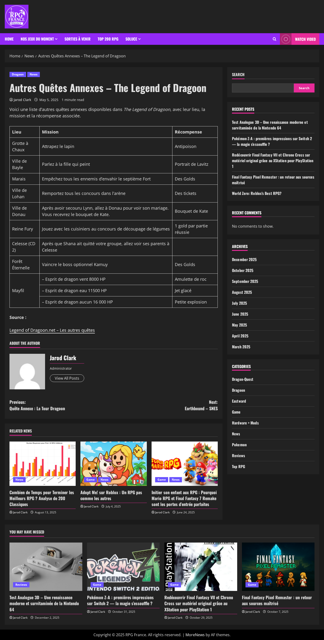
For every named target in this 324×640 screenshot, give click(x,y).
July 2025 (239, 303)
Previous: (37, 405)
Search (238, 74)
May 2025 (239, 325)
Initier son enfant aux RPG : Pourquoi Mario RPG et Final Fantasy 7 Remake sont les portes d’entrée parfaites (184, 498)
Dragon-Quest (242, 379)
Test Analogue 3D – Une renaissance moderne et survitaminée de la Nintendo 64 (270, 125)
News (33, 74)
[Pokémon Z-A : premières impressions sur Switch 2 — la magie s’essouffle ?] (123, 567)
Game (90, 480)
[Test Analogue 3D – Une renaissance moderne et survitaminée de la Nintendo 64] (45, 567)
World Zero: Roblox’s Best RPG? (257, 193)
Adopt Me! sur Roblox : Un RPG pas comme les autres (111, 495)
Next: (201, 405)
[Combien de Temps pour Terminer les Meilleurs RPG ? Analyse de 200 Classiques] (42, 464)
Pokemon (239, 444)
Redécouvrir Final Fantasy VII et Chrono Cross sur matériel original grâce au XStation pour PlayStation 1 (272, 160)
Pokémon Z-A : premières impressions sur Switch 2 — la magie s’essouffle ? (120, 600)
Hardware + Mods (245, 423)
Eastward (239, 401)
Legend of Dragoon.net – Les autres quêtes (52, 330)
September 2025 (245, 281)
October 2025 (242, 270)
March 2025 (241, 347)
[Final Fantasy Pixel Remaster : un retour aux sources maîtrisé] (278, 567)
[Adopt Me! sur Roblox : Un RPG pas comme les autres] (113, 464)
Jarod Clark (22, 99)
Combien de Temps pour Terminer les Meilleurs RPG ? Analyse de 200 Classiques (41, 498)
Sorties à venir (78, 39)
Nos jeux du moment (37, 39)
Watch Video (305, 39)
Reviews (238, 455)
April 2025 (240, 336)
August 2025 (242, 292)
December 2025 (244, 259)
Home (9, 39)
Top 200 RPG (108, 39)
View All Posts (67, 378)
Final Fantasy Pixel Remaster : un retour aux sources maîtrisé (277, 600)
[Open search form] (274, 39)
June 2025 (240, 314)
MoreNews (195, 634)
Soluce (131, 39)
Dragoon (18, 74)
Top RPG (238, 466)
